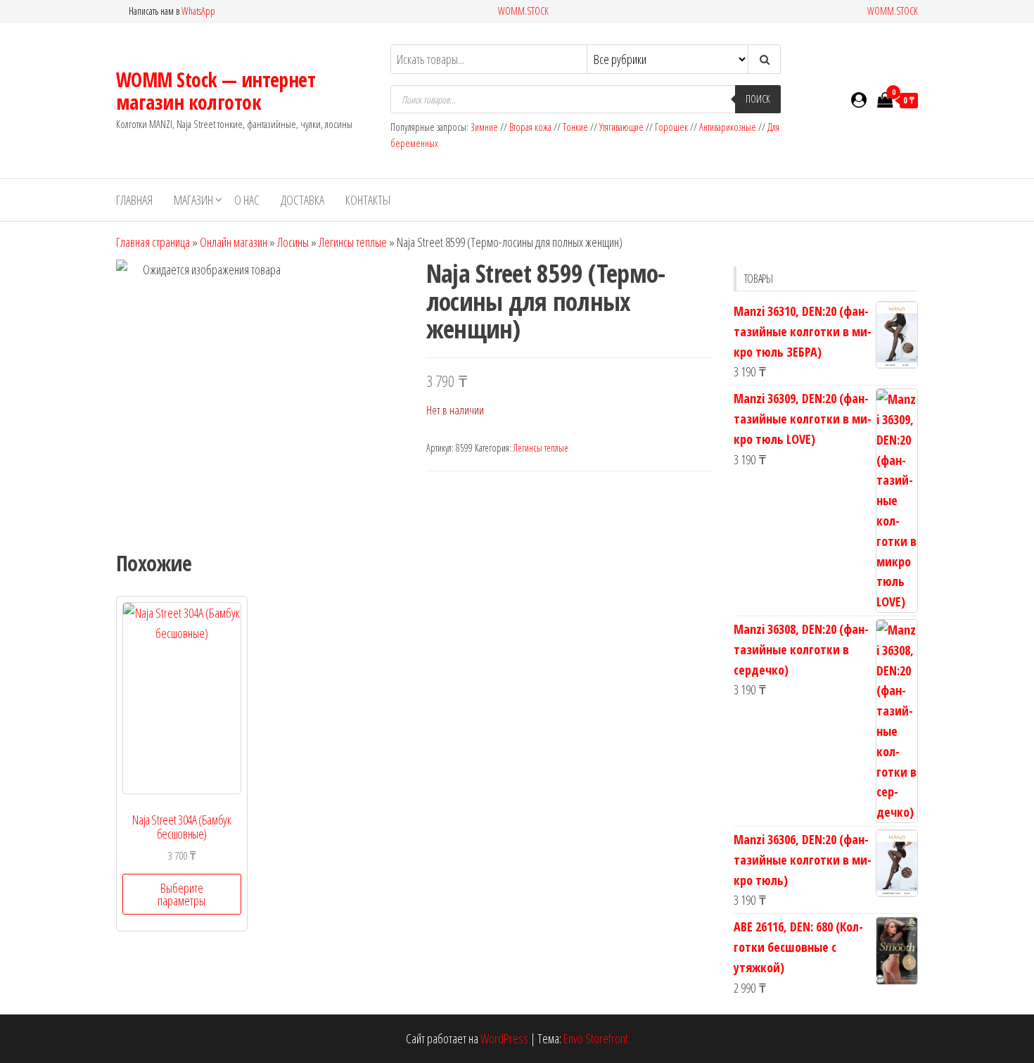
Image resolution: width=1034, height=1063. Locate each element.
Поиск (758, 99)
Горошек (671, 127)
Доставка (302, 199)
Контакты (367, 199)
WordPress (504, 1038)
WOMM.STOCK (523, 11)
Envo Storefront (595, 1038)
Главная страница (153, 242)
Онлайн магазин (233, 242)
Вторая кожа (530, 127)
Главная (134, 199)
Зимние (485, 127)
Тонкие (575, 127)
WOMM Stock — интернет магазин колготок (215, 90)
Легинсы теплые (353, 242)
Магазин (193, 199)
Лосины (293, 242)
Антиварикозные (727, 127)
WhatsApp (198, 11)
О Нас (247, 199)
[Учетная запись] (859, 99)
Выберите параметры (181, 894)
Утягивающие (621, 127)
